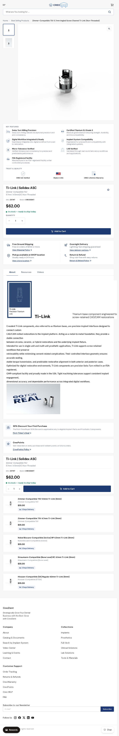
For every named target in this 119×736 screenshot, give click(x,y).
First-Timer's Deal (21, 433)
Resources (26, 272)
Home (5, 20)
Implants (65, 632)
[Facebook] (19, 717)
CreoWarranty (9, 682)
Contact (7, 658)
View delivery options (79, 250)
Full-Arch (65, 642)
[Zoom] (109, 28)
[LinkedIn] (28, 717)
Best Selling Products (20, 20)
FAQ (5, 697)
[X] (24, 717)
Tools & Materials (69, 658)
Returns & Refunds (12, 677)
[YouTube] (32, 717)
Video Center (9, 648)
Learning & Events (11, 653)
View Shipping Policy (21, 250)
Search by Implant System (15, 642)
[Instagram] (15, 717)
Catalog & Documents (13, 637)
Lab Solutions (67, 653)
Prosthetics (66, 637)
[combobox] (58, 12)
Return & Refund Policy (79, 261)
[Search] (110, 12)
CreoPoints (8, 687)
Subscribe (107, 709)
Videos (40, 272)
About (12, 272)
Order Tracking (10, 671)
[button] (4, 5)
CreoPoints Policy (21, 449)
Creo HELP (8, 692)
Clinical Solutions (69, 648)
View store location (20, 261)
